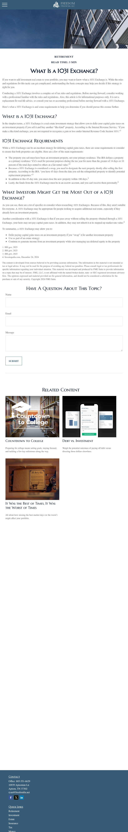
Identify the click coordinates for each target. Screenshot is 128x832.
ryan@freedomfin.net (19, 792)
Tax (10, 827)
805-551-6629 (23, 781)
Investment (14, 815)
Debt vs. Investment (77, 441)
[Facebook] (11, 797)
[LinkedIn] (22, 797)
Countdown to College (24, 441)
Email (8, 313)
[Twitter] (16, 797)
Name (8, 294)
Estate (12, 819)
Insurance (13, 823)
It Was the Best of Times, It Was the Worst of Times (30, 505)
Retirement (14, 811)
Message (9, 332)
